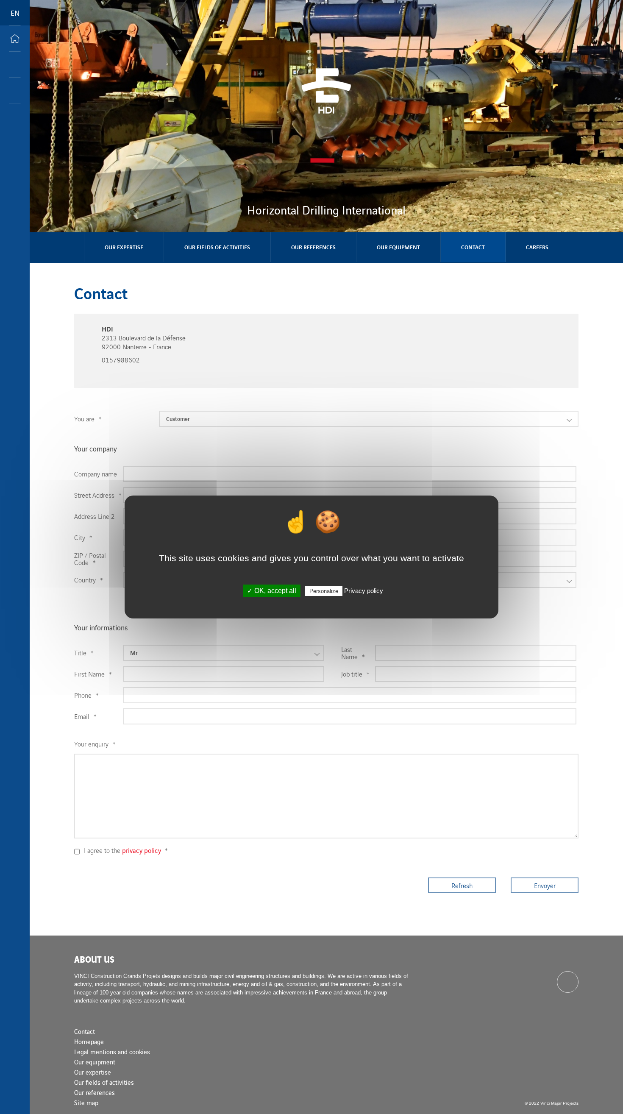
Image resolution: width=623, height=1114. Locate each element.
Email (85, 716)
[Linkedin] (567, 982)
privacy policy (141, 850)
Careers (537, 247)
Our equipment (398, 247)
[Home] (15, 38)
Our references (313, 247)
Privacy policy (363, 590)
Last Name (353, 653)
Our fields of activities (217, 247)
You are (88, 418)
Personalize (323, 591)
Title (84, 652)
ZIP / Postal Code (90, 558)
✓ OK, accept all (271, 590)
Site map (86, 1102)
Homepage (89, 1041)
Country (88, 579)
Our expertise (124, 247)
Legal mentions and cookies (112, 1051)
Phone (86, 695)
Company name (95, 473)
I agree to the (126, 850)
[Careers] (15, 90)
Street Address (98, 495)
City (83, 537)
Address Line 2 (94, 516)
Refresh (462, 885)
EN (15, 13)
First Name (93, 673)
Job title (355, 673)
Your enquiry (95, 743)
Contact (473, 247)
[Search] (15, 64)
